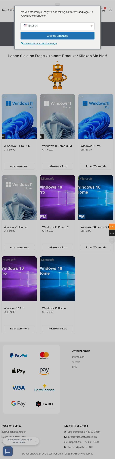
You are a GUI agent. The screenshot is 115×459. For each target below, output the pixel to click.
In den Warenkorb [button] (19, 166)
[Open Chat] (8, 451)
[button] (57, 5)
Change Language (57, 35)
